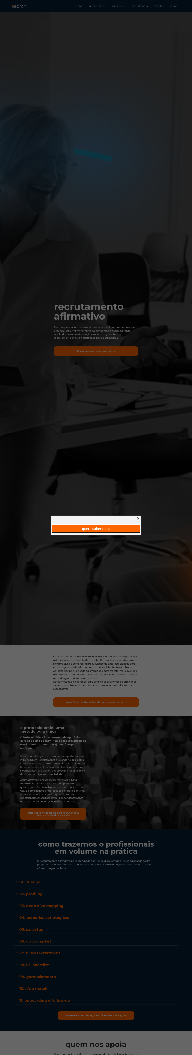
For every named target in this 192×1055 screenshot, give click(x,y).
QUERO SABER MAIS (96, 528)
